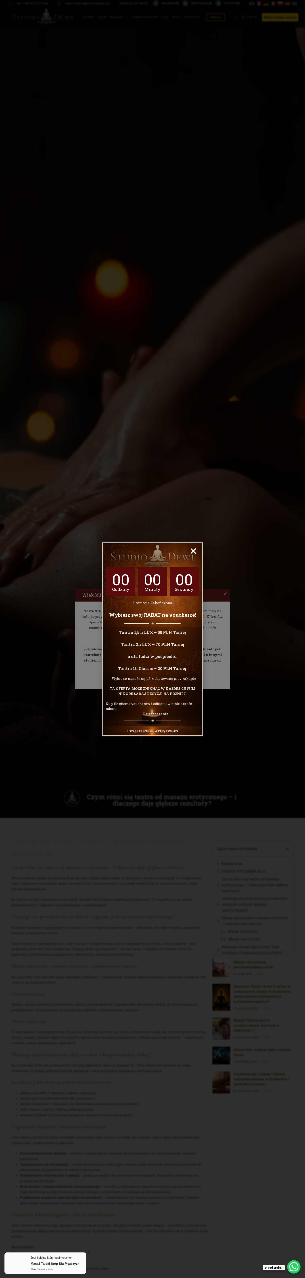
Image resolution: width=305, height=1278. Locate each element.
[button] (193, 551)
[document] (152, 639)
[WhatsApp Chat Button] (294, 1267)
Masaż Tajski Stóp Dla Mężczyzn (55, 1263)
